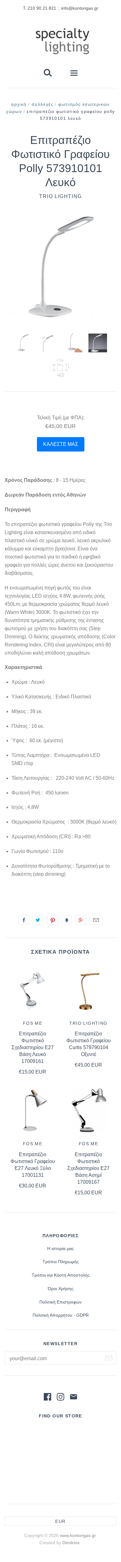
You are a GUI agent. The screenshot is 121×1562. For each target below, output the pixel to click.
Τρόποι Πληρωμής (61, 1261)
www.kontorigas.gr (78, 1535)
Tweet (38, 920)
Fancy (67, 920)
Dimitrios (71, 1542)
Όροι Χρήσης (61, 1288)
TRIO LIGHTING (60, 196)
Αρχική (18, 104)
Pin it (53, 920)
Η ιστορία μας (60, 1248)
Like (24, 920)
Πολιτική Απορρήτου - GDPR (61, 1315)
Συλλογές (42, 104)
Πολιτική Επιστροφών (60, 1301)
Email (96, 920)
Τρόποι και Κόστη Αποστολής (61, 1275)
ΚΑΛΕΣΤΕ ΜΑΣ (60, 444)
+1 (81, 920)
